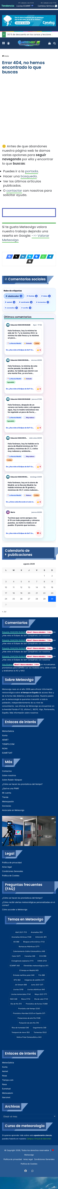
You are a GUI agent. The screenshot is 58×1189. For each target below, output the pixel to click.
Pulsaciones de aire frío (29, 1018)
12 (21, 587)
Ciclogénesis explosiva (22, 961)
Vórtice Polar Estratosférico (29, 1037)
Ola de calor (41, 999)
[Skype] (29, 256)
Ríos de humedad (20, 1028)
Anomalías (37, 932)
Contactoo (7, 771)
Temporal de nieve (21, 1032)
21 (37, 593)
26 (21, 599)
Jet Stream (21, 985)
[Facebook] (9, 256)
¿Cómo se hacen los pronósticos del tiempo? (22, 784)
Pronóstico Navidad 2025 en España (29, 1013)
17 (6, 593)
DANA (42, 961)
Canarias (29, 956)
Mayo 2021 (41, 994)
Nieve (25, 999)
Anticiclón (41, 937)
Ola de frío (16, 1004)
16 (52, 587)
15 (44, 587)
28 (37, 599)
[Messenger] (36, 256)
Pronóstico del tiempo (29, 1008)
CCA (42, 956)
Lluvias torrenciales (21, 994)
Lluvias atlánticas (36, 989)
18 (14, 593)
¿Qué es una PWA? (10, 788)
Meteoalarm (7, 1093)
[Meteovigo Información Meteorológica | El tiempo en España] (29, 43)
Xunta (4, 735)
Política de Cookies (10, 875)
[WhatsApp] (42, 256)
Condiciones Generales (12, 871)
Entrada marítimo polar (23, 975)
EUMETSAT (7, 753)
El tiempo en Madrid (29, 970)
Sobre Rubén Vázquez (12, 780)
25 (14, 599)
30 (52, 599)
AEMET (5, 740)
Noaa (4, 1076)
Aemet (5, 1071)
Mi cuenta (6, 793)
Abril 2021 (21, 932)
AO (16, 942)
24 (6, 599)
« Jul (4, 611)
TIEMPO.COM (8, 744)
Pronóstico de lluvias (37, 1004)
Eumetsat (6, 1089)
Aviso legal (7, 867)
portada (31, 171)
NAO (13, 999)
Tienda (5, 797)
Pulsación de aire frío (29, 1023)
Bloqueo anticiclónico (34, 942)
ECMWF (15, 966)
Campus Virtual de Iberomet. (39, 1139)
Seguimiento (39, 1028)
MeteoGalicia (8, 731)
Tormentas (40, 1032)
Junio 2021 (37, 985)
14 (37, 587)
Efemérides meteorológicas (36, 966)
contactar (14, 190)
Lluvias (18, 989)
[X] (15, 256)
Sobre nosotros (9, 775)
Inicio (6, 56)
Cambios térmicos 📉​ (47, 6)
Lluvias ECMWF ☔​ (25, 6)
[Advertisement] (29, 112)
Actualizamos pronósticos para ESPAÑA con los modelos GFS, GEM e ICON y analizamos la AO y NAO (29, 667)
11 (13, 587)
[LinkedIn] (22, 256)
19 (21, 593)
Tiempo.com (7, 1080)
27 (29, 599)
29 (44, 599)
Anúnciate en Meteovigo (13, 810)
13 (29, 587)
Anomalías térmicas (21, 937)
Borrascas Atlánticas (29, 946)
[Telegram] (49, 256)
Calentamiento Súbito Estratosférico (29, 951)
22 (44, 593)
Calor (16, 956)
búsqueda (29, 176)
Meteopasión (8, 801)
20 (29, 593)
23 (52, 593)
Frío (41, 975)
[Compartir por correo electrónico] (29, 261)
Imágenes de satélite (34, 980)
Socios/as (6, 806)
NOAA (4, 748)
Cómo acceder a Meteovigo (14, 909)
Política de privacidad (12, 862)
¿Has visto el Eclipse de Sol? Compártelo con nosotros (26, 635)
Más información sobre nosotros (24, 713)
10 (6, 587)
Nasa (4, 1084)
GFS (17, 980)
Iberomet (6, 1097)
